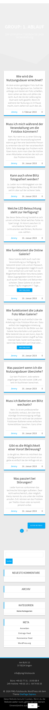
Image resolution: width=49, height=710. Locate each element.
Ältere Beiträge (36, 525)
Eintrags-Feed (24, 633)
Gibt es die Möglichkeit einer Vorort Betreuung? (24, 447)
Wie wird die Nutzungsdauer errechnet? (24, 78)
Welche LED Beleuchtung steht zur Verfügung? (24, 210)
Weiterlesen (24, 290)
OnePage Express (28, 694)
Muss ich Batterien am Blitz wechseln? (24, 403)
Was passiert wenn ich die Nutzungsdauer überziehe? (24, 369)
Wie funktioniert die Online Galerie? (24, 252)
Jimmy (14, 111)
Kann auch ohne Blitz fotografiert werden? (24, 177)
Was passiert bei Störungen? (25, 480)
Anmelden (24, 628)
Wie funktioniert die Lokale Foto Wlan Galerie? (24, 312)
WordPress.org (24, 643)
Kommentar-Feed (24, 638)
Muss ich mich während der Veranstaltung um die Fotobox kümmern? (24, 128)
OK (33, 706)
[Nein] (38, 706)
